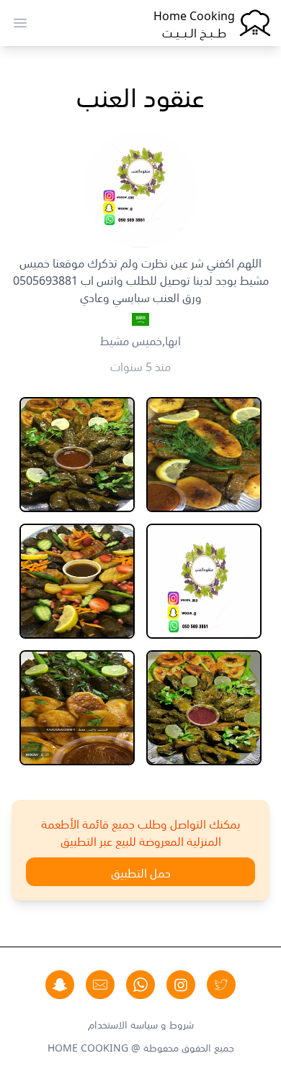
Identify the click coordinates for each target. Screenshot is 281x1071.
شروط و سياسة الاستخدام (141, 1023)
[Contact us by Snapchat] (59, 984)
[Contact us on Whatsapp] (140, 984)
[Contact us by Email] (100, 984)
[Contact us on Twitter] (221, 984)
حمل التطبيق (141, 871)
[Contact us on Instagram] (180, 984)
